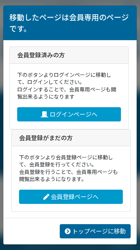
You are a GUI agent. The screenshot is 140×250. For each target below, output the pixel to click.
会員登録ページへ (75, 196)
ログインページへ (73, 114)
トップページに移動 (99, 231)
